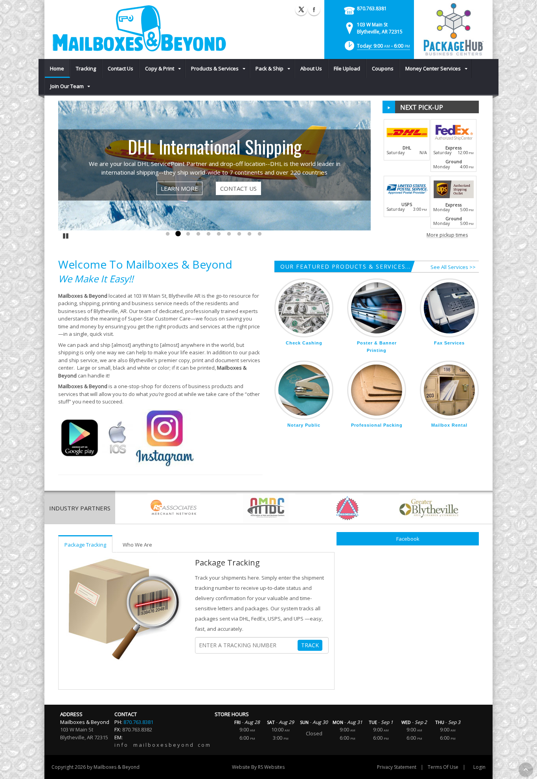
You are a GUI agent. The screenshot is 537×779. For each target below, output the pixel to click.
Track (310, 645)
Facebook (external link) (314, 9)
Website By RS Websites (258, 767)
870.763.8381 (372, 8)
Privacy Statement (396, 767)
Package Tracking (85, 544)
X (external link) (301, 9)
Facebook (407, 538)
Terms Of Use (443, 767)
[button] (376, 48)
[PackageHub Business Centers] (453, 28)
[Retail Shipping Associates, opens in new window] (173, 508)
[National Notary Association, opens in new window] (347, 508)
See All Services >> (453, 267)
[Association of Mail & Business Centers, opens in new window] (265, 508)
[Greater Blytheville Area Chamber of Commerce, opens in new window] (428, 508)
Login (479, 767)
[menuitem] (57, 68)
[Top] (526, 769)
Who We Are (137, 544)
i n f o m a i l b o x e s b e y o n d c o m (162, 744)
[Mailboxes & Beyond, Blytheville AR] (138, 28)
